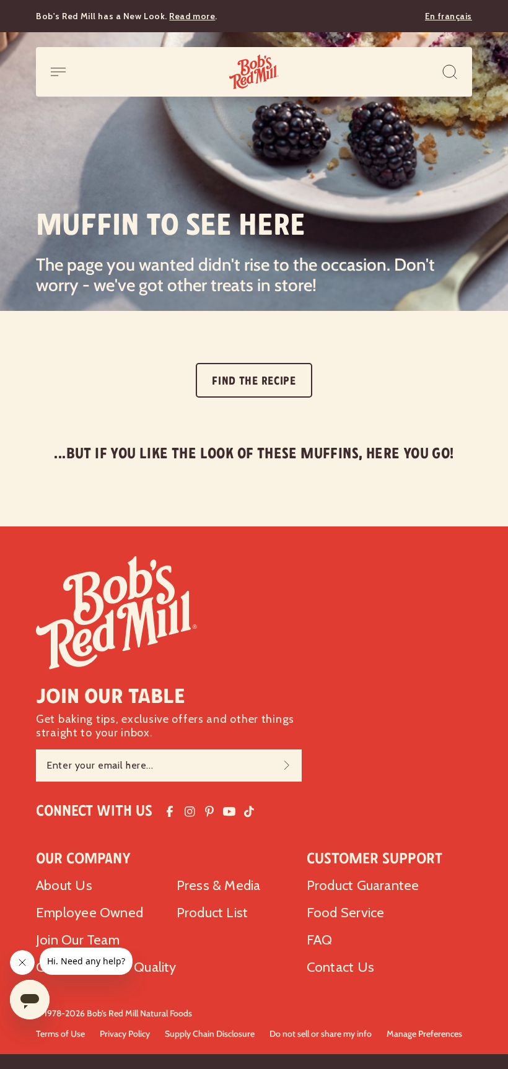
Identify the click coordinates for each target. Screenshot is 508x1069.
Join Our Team (78, 940)
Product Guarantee (363, 885)
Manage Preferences (424, 1033)
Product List (212, 912)
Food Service (346, 912)
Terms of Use (60, 1033)
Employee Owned (89, 912)
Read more (192, 16)
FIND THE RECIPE (254, 381)
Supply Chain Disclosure (210, 1033)
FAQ (320, 940)
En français (448, 16)
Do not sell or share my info (320, 1033)
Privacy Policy (125, 1033)
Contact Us (340, 967)
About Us (64, 885)
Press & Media (219, 885)
